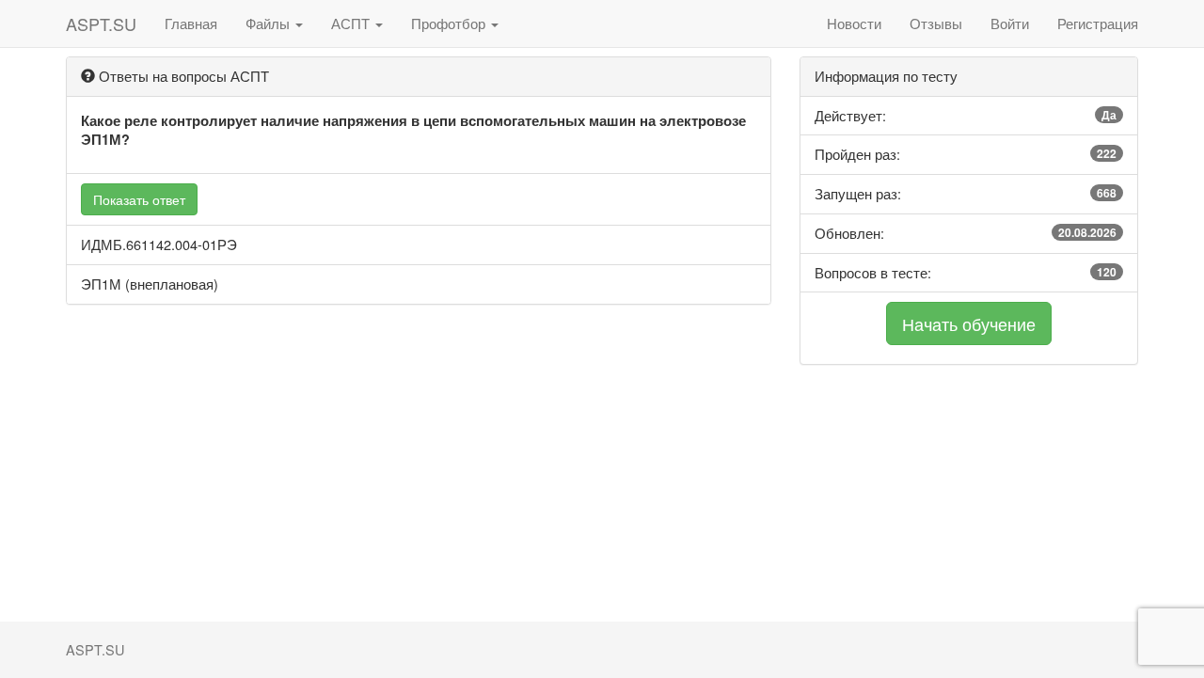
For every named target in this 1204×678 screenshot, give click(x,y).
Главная (191, 23)
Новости (854, 23)
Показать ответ (139, 199)
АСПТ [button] (352, 23)
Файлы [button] (269, 23)
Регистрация (1097, 23)
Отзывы (936, 23)
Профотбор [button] (450, 23)
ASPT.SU (101, 23)
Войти (1009, 23)
